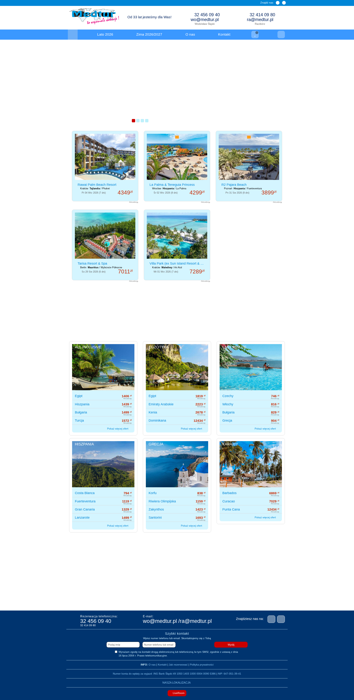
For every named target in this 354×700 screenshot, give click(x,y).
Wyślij (231, 644)
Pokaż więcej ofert (118, 428)
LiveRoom (178, 693)
